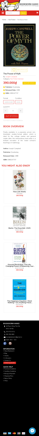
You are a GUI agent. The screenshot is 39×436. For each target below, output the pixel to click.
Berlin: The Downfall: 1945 (19, 228)
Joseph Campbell (11, 77)
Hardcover (9, 102)
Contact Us (7, 360)
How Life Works (19, 192)
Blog (5, 353)
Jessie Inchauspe (19, 268)
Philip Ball (19, 193)
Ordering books (9, 363)
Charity (6, 356)
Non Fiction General (16, 79)
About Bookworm (9, 351)
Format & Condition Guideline (13, 120)
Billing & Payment (9, 373)
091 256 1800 (10, 334)
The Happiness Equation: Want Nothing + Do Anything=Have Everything (19, 301)
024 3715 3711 (10, 331)
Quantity (6, 107)
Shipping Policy (8, 376)
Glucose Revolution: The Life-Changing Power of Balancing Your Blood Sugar (19, 265)
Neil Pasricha (19, 304)
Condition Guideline (10, 371)
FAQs (6, 381)
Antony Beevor (19, 230)
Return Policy (8, 378)
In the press (7, 358)
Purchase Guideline (10, 369)
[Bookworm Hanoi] (19, 5)
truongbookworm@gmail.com (14, 337)
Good (18, 102)
